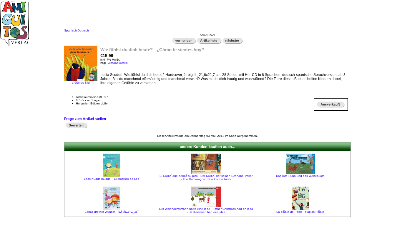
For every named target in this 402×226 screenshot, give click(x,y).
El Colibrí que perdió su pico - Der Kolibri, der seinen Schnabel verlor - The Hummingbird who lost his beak (206, 177)
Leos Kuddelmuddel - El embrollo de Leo (111, 178)
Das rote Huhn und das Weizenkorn (300, 175)
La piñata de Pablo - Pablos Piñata (300, 211)
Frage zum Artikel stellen (85, 119)
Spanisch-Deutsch (76, 30)
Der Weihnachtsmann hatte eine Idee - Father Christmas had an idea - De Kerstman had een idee (206, 210)
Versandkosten (117, 62)
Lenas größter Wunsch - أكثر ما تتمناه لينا (112, 211)
